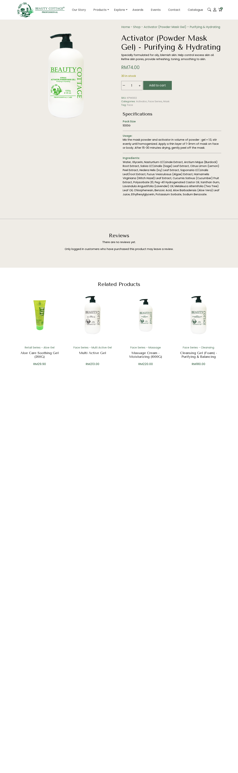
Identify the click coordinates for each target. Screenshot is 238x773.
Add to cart (157, 85)
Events (156, 10)
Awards (137, 10)
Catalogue (195, 10)
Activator (141, 101)
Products (100, 10)
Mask (166, 101)
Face (130, 105)
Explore (119, 10)
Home (125, 27)
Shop (137, 27)
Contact (174, 10)
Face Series (155, 101)
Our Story (79, 10)
